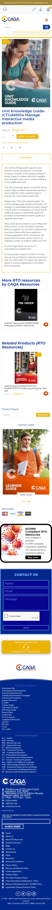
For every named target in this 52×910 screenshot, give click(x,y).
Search (43, 414)
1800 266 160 (33, 651)
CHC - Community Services (12, 750)
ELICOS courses (8, 717)
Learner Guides (8, 705)
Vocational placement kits (12, 693)
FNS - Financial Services (11, 745)
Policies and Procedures (11, 698)
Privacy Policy (11, 865)
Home (8, 833)
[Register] (34, 9)
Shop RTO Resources (14, 839)
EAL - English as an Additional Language (18, 762)
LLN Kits (5, 722)
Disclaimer (9, 858)
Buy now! (33, 557)
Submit (26, 628)
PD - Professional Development (15, 755)
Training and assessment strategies (16, 695)
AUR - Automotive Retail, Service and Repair (19, 767)
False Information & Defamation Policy (21, 881)
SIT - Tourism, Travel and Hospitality (16, 760)
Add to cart (27, 136)
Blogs (7, 846)
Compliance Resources (11, 719)
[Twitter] (11, 147)
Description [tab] (26, 157)
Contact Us (10, 849)
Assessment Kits (8, 688)
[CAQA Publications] (10, 18)
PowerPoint (7, 715)
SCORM (5, 703)
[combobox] (26, 415)
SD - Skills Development (11, 748)
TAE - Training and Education (13, 752)
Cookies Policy (11, 874)
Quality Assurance (13, 842)
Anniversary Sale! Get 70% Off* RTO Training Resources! (26, 3)
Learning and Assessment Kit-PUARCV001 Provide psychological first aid (25, 388)
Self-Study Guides (9, 710)
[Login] (41, 9)
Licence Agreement (13, 871)
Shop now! (26, 495)
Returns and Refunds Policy (16, 868)
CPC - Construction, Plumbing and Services (19, 769)
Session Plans (7, 712)
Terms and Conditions (14, 861)
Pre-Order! (6, 729)
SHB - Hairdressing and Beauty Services (18, 764)
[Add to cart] (46, 324)
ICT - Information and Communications (17, 757)
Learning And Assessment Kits (14, 691)
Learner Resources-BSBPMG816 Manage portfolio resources (21, 324)
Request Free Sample (39, 33)
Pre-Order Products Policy (16, 877)
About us (9, 836)
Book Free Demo (20, 33)
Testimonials (10, 852)
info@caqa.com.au (12, 806)
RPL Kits (5, 724)
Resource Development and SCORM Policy (23, 884)
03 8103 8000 (18, 651)
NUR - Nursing (7, 740)
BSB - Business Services (11, 743)
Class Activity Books (10, 707)
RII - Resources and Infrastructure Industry (19, 772)
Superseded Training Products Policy (20, 887)
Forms (4, 727)
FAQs (7, 855)
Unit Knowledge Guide (17, 142)
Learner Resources (9, 700)
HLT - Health (7, 738)
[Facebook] (3, 147)
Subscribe (13, 826)
